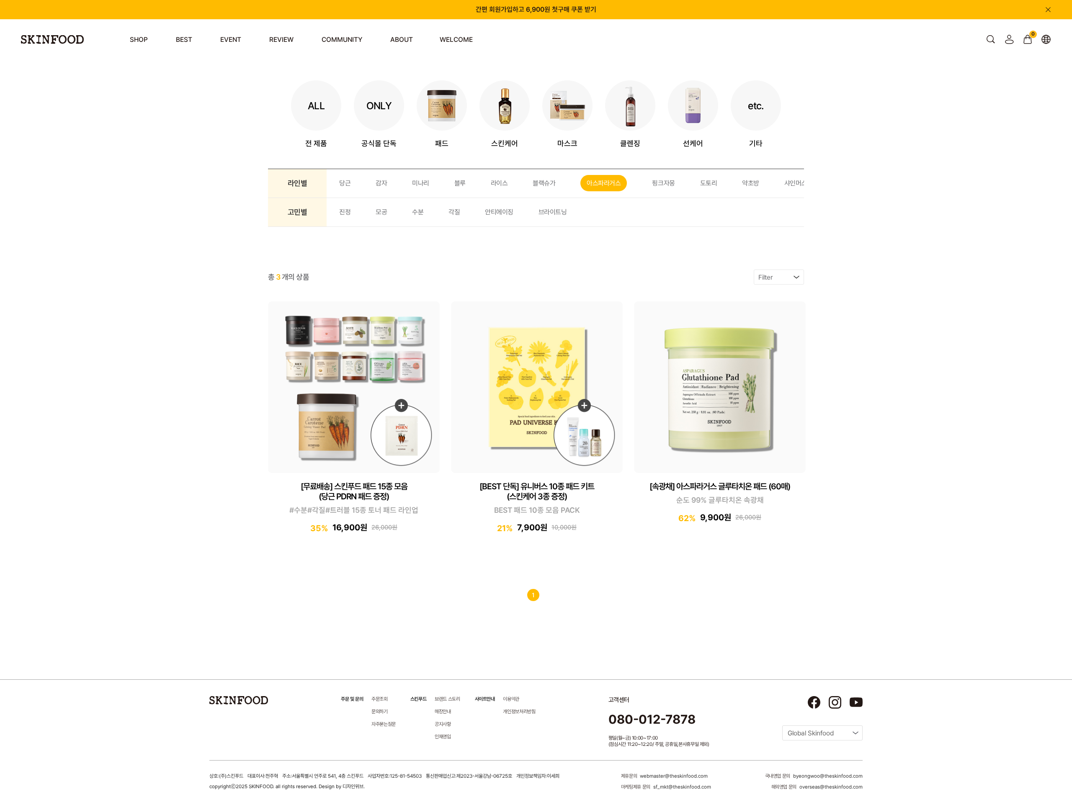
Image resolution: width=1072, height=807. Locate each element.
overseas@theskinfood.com (831, 787)
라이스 (499, 183)
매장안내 (443, 711)
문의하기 (379, 711)
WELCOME (456, 40)
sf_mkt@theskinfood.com (682, 787)
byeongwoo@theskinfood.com (828, 776)
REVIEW (281, 40)
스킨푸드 (418, 699)
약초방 (750, 183)
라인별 (297, 183)
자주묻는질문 (383, 724)
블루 (460, 183)
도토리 (708, 183)
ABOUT (401, 40)
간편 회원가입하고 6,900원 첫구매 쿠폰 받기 (536, 9)
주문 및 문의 (352, 699)
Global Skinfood (811, 733)
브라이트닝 (553, 212)
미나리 (420, 183)
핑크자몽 (663, 183)
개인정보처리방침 (519, 711)
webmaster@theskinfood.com (674, 776)
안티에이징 (499, 212)
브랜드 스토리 (447, 699)
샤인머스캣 (798, 183)
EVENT (230, 40)
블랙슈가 (544, 183)
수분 (417, 212)
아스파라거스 (604, 183)
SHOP (139, 40)
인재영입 (443, 737)
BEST (184, 40)
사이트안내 (485, 699)
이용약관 (511, 699)
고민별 (297, 212)
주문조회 (379, 699)
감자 (381, 183)
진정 (344, 212)
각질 (454, 212)
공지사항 (443, 724)
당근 (344, 183)
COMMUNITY (342, 40)
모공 (381, 212)
